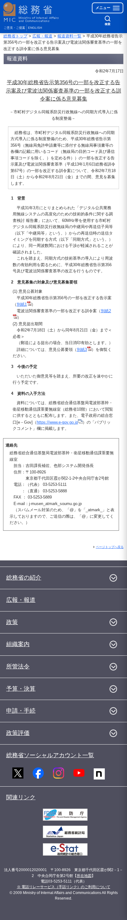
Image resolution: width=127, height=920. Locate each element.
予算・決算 (20, 688)
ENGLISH (35, 27)
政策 (12, 622)
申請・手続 (20, 710)
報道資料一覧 (69, 36)
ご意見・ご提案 (14, 27)
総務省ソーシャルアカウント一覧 (50, 755)
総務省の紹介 (23, 577)
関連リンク (20, 797)
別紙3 (82, 349)
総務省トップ (15, 36)
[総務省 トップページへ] (31, 12)
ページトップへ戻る (110, 547)
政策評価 (18, 733)
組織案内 (18, 644)
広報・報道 (42, 36)
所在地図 (84, 876)
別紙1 (22, 304)
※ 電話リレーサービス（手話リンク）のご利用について (63, 887)
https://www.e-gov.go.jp (57, 422)
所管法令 (18, 666)
